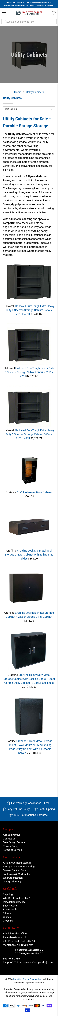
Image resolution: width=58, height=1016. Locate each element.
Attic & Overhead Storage (17, 862)
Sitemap (7, 913)
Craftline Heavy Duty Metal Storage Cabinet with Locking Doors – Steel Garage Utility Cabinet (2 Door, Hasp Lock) (29, 678)
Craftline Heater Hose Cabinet (34, 492)
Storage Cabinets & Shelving (19, 866)
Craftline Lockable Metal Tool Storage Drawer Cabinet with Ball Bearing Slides (29, 554)
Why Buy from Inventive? (16, 898)
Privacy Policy (11, 846)
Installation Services (14, 901)
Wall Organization (13, 877)
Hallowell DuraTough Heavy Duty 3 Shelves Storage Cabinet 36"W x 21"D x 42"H (29, 372)
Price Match (10, 909)
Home (17, 92)
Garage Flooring (12, 881)
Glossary (8, 920)
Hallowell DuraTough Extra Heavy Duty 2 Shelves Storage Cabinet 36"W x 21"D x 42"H (30, 434)
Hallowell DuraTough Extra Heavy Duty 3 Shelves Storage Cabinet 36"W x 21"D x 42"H (30, 310)
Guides (7, 916)
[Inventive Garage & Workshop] (29, 12)
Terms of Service (12, 849)
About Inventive (11, 834)
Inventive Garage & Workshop (27, 979)
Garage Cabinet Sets (14, 870)
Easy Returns (10, 905)
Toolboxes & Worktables (16, 874)
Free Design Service (14, 842)
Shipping (8, 894)
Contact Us (9, 838)
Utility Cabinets (35, 92)
